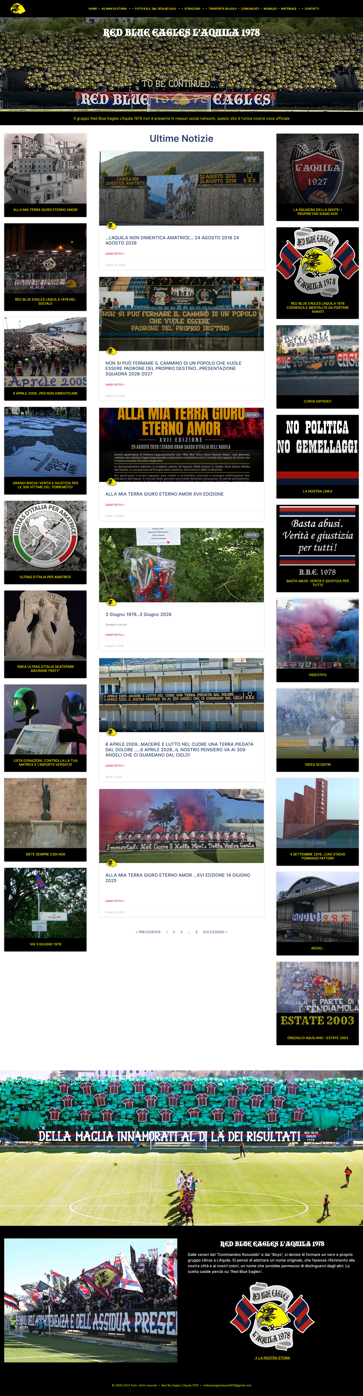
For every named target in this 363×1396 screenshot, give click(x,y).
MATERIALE (288, 8)
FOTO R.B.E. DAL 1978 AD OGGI (155, 8)
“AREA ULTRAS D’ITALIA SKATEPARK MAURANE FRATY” (45, 668)
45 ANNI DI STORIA (114, 8)
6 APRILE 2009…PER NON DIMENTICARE (45, 393)
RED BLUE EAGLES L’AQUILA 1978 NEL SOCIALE (45, 301)
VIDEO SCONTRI (318, 764)
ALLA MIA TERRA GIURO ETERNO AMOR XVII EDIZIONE (164, 494)
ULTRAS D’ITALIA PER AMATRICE (45, 577)
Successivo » (215, 932)
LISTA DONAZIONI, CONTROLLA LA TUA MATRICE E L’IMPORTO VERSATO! (45, 762)
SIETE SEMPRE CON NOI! (45, 854)
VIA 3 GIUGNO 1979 (45, 944)
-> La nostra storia (272, 1358)
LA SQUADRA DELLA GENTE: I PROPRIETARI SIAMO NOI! (317, 212)
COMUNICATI (250, 8)
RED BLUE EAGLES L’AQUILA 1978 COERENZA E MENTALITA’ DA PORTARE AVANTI (318, 307)
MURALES (270, 8)
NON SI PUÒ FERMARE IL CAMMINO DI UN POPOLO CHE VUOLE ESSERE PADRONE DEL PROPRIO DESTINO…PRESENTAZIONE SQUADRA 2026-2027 (173, 368)
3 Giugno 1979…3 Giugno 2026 (138, 614)
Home (93, 8)
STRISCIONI (192, 8)
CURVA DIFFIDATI (317, 401)
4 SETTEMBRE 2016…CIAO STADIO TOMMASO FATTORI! (317, 856)
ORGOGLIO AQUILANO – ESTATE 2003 (317, 1038)
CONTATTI (312, 8)
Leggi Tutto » (115, 253)
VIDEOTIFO (317, 675)
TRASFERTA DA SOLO (223, 8)
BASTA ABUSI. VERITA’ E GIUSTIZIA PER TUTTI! (318, 583)
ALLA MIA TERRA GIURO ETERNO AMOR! (45, 210)
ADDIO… (317, 948)
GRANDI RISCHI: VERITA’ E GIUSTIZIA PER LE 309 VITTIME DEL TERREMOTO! (45, 485)
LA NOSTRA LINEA (317, 491)
